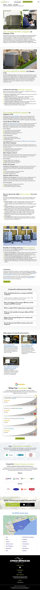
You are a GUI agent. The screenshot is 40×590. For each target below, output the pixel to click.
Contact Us (14, 504)
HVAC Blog (15, 4)
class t (32, 413)
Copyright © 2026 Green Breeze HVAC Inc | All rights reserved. (20, 587)
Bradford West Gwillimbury (28, 537)
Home (5, 4)
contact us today (6, 278)
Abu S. (32, 403)
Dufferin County (9, 543)
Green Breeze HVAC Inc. (13, 123)
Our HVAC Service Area (20, 513)
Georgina (24, 546)
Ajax (7, 537)
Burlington (24, 539)
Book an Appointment (27, 1)
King (7, 550)
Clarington (24, 541)
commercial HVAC (15, 116)
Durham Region (25, 543)
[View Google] (20, 567)
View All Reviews (20, 438)
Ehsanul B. (31, 423)
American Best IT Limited (24, 588)
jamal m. (31, 434)
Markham (24, 550)
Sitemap (20, 572)
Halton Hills (8, 548)
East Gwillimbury (9, 546)
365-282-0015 (17, 2)
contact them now (32, 141)
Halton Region (25, 548)
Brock (7, 539)
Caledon (7, 541)
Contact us (6, 281)
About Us (10, 4)
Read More (14, 398)
